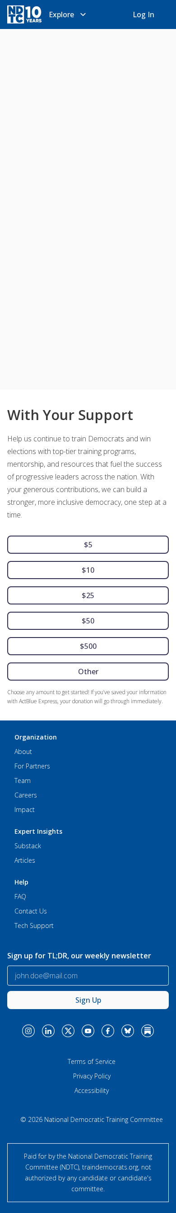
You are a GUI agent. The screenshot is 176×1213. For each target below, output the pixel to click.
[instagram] (28, 1031)
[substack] (147, 1031)
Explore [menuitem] (61, 14)
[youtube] (88, 1031)
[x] (68, 1031)
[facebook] (108, 1031)
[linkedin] (48, 1031)
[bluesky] (127, 1031)
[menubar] (68, 14)
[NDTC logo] (24, 14)
